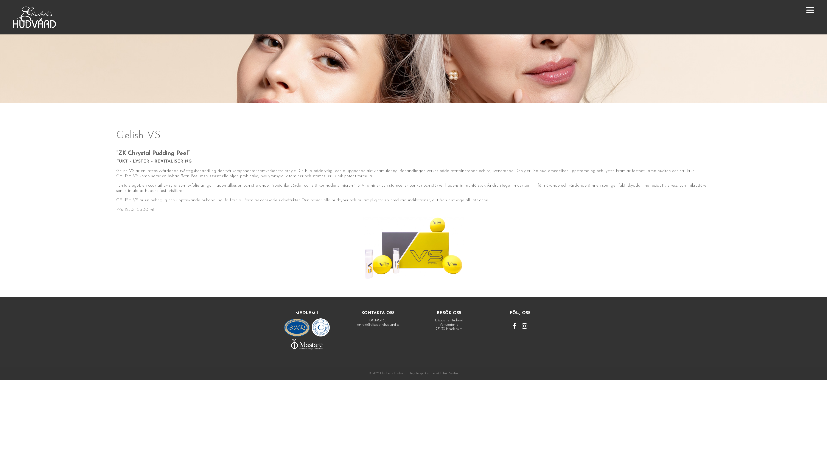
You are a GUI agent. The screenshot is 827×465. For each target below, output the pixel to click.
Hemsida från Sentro (444, 373)
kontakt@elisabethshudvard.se (378, 325)
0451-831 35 (378, 320)
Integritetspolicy (418, 373)
